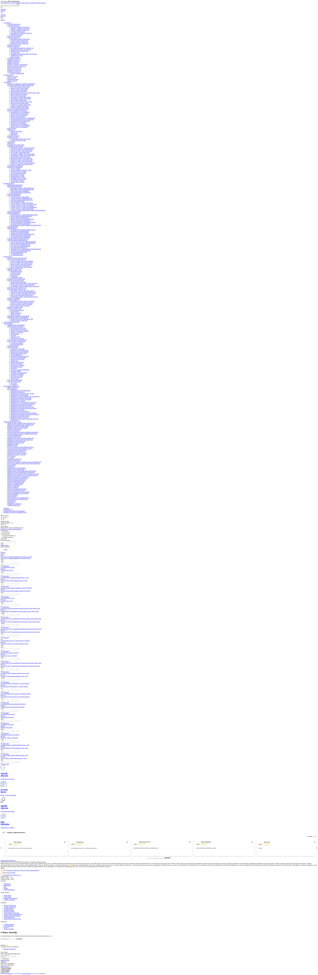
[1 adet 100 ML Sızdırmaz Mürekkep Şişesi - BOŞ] (14, 755)
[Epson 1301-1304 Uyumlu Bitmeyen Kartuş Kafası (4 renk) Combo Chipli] (21, 618)
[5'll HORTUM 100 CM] (7, 567)
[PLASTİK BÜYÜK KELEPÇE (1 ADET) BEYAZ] (15, 683)
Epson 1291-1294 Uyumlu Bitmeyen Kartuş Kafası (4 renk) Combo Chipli (20, 632)
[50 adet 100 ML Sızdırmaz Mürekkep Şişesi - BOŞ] (15, 577)
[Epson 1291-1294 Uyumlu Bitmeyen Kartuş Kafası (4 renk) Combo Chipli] (21, 629)
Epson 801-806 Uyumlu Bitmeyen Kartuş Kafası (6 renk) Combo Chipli (20, 611)
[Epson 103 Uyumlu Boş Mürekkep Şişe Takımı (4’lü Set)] (16, 557)
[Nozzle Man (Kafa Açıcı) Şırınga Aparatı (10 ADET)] (15, 640)
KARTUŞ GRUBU (9, 911)
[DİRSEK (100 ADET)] (7, 724)
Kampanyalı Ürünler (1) (9, 535)
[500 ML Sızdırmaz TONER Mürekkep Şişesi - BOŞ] (15, 745)
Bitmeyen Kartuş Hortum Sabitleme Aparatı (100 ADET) (16, 591)
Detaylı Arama (4, 545)
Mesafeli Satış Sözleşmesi (10, 898)
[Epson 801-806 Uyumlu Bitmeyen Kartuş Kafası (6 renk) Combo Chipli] (20, 608)
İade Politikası (7, 897)
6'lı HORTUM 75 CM (6, 601)
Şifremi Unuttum (5, 960)
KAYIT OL (19, 939)
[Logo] (23, 3)
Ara (2, 543)
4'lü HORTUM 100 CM (7, 717)
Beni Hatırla (6, 959)
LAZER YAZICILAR (10, 907)
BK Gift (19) (6, 532)
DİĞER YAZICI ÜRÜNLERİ (12, 916)
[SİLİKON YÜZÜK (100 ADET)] (10, 735)
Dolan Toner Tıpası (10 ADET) (9, 655)
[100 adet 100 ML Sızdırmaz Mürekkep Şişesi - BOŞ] (15, 673)
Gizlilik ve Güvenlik (9, 900)
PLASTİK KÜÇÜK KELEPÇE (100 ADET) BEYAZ (15, 697)
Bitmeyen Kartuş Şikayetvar (8, 860)
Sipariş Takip (7, 895)
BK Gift (3, 569)
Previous (1, 848)
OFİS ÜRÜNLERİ (9, 917)
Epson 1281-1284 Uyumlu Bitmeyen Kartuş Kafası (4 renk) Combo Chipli (20, 666)
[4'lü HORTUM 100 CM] (8, 714)
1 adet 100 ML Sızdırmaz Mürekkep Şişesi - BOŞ (14, 758)
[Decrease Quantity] (1, 563)
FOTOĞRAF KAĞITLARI (11, 913)
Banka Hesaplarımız (9, 889)
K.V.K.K (6, 927)
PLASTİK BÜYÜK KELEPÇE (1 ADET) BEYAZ (14, 686)
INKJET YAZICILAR (10, 905)
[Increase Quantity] (19, 563)
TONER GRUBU (9, 908)
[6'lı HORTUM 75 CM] (7, 598)
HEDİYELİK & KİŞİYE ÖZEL (12, 919)
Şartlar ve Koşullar (9, 929)
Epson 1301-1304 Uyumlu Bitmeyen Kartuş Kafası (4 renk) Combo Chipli (20, 621)
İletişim (6, 888)
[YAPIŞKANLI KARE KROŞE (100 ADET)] (13, 704)
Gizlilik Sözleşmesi (9, 924)
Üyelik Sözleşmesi (9, 926)
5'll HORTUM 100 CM (7, 570)
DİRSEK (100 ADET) (7, 727)
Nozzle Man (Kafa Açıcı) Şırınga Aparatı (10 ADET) (14, 643)
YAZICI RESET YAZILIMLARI (13, 914)
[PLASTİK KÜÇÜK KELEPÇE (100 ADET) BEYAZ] (16, 694)
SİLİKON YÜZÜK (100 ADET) (9, 738)
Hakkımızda (7, 883)
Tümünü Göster (15, 378)
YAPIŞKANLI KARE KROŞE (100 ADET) (13, 707)
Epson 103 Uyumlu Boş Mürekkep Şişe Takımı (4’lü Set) (16, 558)
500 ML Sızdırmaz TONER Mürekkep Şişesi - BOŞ (14, 748)
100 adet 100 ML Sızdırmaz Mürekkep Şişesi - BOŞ (14, 676)
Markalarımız (7, 885)
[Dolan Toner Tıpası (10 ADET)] (10, 653)
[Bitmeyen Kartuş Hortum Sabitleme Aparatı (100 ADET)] (16, 588)
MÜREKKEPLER (9, 910)
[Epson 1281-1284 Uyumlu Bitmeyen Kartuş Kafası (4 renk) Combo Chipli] (21, 663)
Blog (5, 886)
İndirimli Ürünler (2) (8, 537)
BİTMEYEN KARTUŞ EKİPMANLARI (15, 512)
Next (316, 848)
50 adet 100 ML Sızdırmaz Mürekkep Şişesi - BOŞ (14, 580)
